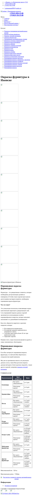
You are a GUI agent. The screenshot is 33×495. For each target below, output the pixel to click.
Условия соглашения (11, 485)
